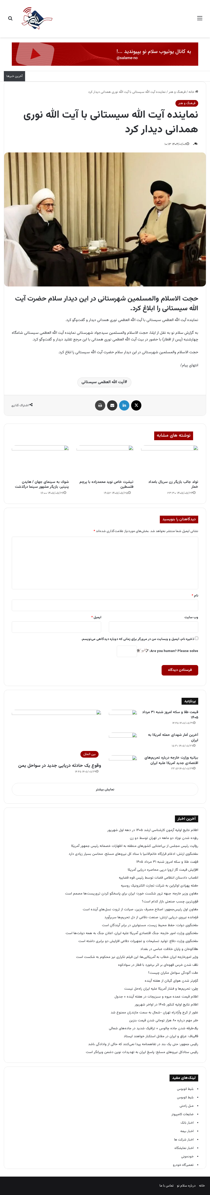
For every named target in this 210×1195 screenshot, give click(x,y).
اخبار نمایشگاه (184, 1148)
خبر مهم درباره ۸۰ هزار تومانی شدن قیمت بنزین (163, 1020)
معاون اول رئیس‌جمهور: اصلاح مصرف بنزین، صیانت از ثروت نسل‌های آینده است (140, 909)
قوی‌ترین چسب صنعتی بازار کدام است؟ (170, 901)
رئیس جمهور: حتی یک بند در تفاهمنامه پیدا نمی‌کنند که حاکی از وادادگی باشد (143, 1044)
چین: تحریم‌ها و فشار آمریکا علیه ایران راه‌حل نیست (161, 988)
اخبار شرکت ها (184, 1139)
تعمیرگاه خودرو (183, 1165)
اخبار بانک (187, 1122)
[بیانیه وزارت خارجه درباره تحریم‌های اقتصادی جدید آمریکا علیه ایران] (123, 764)
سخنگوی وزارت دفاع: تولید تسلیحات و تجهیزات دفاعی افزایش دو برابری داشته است (138, 941)
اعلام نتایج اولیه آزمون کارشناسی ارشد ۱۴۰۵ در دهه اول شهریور (152, 830)
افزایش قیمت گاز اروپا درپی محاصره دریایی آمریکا (163, 869)
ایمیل (96, 617)
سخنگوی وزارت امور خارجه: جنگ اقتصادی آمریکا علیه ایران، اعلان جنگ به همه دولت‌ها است (132, 933)
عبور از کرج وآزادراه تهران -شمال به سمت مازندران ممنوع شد (154, 1012)
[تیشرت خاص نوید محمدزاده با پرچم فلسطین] (105, 461)
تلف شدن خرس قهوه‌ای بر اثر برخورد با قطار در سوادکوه (157, 965)
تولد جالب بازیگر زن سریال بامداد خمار (173, 484)
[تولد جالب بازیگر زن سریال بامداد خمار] (169, 461)
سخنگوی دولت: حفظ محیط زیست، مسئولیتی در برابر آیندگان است (150, 925)
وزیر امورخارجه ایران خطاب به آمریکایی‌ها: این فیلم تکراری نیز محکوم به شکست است (137, 957)
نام (195, 595)
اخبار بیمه (187, 1131)
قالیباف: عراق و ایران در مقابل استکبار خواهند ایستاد (161, 1036)
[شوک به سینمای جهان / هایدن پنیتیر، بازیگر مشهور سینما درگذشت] (40, 461)
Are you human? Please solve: (173, 651)
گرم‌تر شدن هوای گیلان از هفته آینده (171, 980)
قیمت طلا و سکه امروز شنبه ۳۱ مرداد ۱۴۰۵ (170, 715)
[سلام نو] (36, 19)
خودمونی (187, 1156)
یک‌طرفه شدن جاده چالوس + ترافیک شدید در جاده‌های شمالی (153, 1028)
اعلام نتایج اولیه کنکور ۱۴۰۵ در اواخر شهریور (166, 1004)
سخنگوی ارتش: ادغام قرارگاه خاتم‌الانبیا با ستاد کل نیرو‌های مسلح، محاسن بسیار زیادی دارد (133, 854)
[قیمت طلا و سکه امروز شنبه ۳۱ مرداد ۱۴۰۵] (123, 719)
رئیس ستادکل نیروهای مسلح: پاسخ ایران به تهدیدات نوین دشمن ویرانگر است (142, 1052)
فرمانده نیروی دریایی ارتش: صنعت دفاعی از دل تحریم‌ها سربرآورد (151, 917)
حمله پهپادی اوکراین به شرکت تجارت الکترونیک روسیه (159, 885)
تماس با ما (167, 1185)
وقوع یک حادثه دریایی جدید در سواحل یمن (59, 765)
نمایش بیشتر (105, 789)
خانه (191, 92)
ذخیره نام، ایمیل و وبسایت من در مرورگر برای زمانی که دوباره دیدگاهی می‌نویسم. (137, 639)
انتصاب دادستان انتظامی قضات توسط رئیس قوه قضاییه (158, 877)
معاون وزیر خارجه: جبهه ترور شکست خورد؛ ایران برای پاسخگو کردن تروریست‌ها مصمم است (131, 893)
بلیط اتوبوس (185, 1089)
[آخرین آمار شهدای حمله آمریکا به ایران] (123, 742)
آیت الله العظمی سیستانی (102, 382)
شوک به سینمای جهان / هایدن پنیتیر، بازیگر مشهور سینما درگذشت (42, 484)
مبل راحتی (187, 1106)
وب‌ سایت (191, 617)
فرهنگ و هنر (177, 92)
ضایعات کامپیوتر (182, 1114)
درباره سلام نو (186, 1185)
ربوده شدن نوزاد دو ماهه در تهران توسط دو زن (164, 838)
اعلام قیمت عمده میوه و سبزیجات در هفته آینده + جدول (156, 996)
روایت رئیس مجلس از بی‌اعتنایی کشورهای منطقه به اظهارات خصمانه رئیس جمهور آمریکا (134, 846)
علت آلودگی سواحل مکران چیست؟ (173, 973)
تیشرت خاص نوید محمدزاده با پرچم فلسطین (106, 484)
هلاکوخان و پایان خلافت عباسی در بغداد (169, 949)
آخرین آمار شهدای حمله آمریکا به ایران (173, 737)
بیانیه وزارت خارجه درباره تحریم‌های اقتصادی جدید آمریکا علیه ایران (171, 760)
